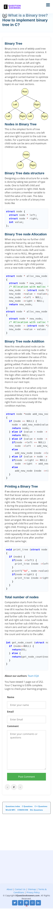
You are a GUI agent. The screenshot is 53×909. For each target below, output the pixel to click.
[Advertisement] (26, 877)
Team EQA (33, 675)
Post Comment (26, 776)
